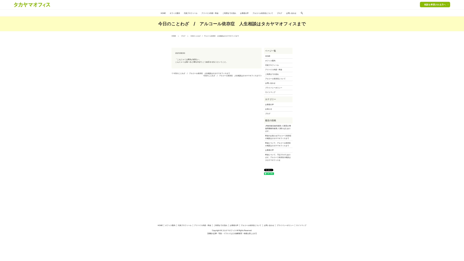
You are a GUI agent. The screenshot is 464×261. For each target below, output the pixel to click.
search (302, 13)
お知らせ (268, 109)
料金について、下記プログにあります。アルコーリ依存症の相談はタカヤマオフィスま (278, 157)
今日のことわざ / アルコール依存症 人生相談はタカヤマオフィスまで (201, 73)
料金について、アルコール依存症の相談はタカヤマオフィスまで (278, 144)
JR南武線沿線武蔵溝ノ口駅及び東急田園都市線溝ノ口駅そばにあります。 (278, 128)
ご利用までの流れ (229, 13)
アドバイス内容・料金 (210, 13)
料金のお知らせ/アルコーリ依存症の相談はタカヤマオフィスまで (278, 137)
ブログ (279, 13)
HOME (163, 13)
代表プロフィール (190, 13)
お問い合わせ (291, 13)
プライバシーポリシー (273, 88)
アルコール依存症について (263, 13)
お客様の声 (244, 13)
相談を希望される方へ (435, 4)
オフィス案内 (175, 13)
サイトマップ (270, 92)
